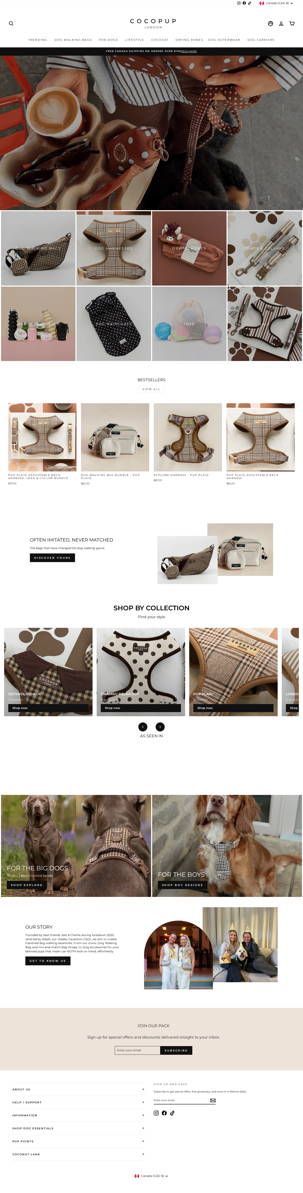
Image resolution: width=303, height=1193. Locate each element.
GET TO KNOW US (48, 960)
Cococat (160, 39)
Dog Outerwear (224, 39)
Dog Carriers (261, 39)
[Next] (160, 726)
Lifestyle (135, 39)
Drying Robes (189, 39)
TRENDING (38, 39)
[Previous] (142, 726)
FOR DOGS (109, 39)
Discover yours (52, 557)
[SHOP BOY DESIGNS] (227, 846)
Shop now (20, 708)
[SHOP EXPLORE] (76, 846)
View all (151, 389)
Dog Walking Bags (74, 39)
